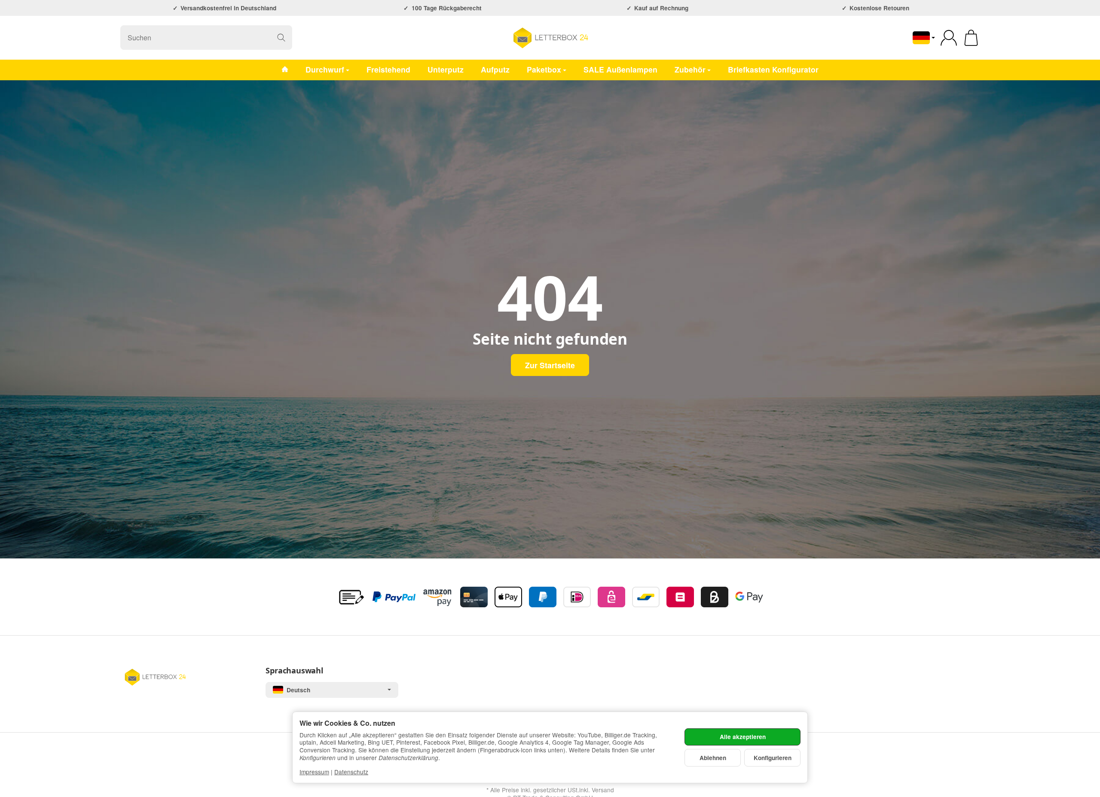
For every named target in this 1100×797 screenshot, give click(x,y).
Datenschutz (351, 771)
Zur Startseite (550, 365)
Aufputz (495, 69)
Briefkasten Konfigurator (773, 69)
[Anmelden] (948, 37)
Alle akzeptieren (743, 737)
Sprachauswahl (294, 671)
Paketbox (544, 69)
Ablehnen (713, 758)
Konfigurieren (772, 758)
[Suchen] (281, 37)
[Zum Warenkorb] (971, 37)
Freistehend (388, 69)
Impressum (314, 771)
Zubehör (690, 69)
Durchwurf (325, 69)
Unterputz (446, 69)
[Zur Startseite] (550, 38)
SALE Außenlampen (620, 69)
